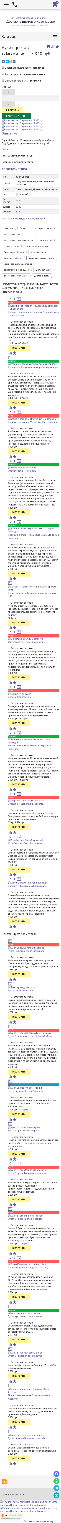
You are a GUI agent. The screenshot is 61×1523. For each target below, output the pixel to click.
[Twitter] (7, 61)
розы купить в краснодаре (16, 270)
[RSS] (5, 1482)
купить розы (46, 240)
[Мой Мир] (14, 61)
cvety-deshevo (11, 1494)
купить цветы (45, 228)
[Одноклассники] (10, 61)
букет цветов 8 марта (14, 252)
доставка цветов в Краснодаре (18, 240)
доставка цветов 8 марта (16, 276)
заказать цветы (11, 246)
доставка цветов (12, 234)
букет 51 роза (26, 228)
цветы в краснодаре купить (41, 258)
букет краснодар (38, 252)
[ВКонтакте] (3, 61)
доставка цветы (41, 276)
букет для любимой (13, 258)
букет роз (8, 228)
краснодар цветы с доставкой (18, 264)
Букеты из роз (37, 218)
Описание (9, 133)
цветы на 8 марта (43, 270)
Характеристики (14, 169)
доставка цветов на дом (36, 246)
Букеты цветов (21, 218)
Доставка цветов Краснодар (38, 1521)
